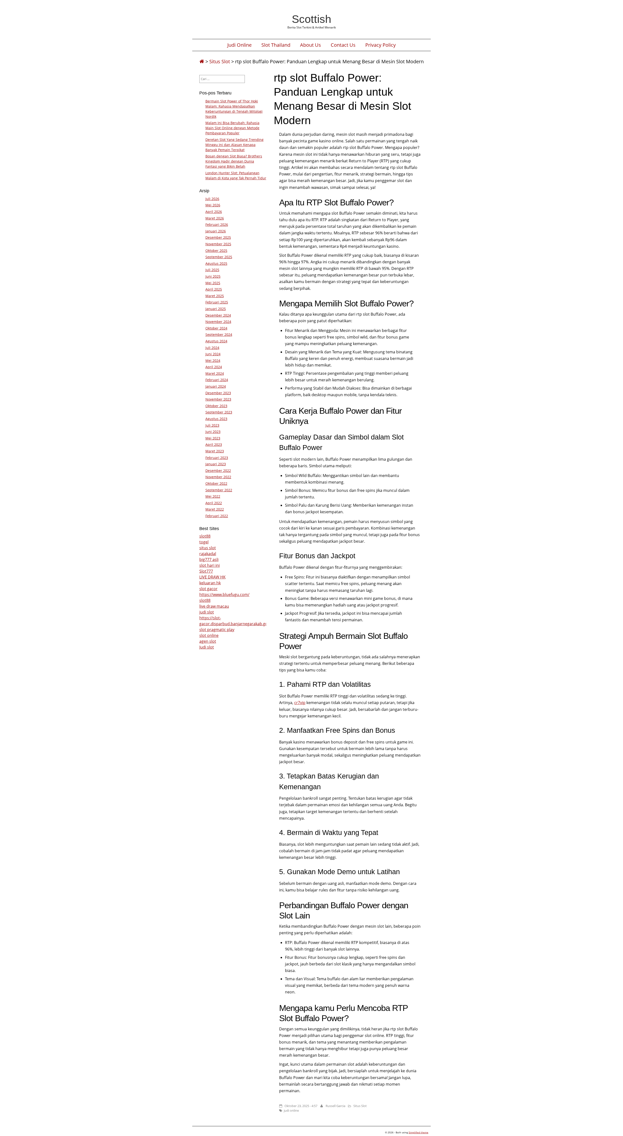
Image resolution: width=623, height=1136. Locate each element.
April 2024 (213, 367)
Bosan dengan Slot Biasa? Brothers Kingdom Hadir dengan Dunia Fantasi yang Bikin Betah (233, 161)
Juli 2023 (212, 425)
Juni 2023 (212, 431)
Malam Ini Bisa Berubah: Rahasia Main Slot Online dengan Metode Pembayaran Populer (232, 127)
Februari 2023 (216, 457)
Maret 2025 (214, 295)
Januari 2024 (215, 386)
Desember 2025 (218, 237)
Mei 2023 (212, 438)
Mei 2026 (212, 205)
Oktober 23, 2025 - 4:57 (300, 1106)
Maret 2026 (214, 218)
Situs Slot (219, 61)
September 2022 (218, 490)
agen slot (207, 641)
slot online (209, 635)
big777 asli (209, 559)
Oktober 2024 (216, 328)
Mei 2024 (212, 360)
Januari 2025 (215, 308)
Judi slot (206, 647)
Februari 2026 (216, 224)
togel (204, 542)
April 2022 (213, 503)
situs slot (207, 547)
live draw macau (214, 606)
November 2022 (218, 477)
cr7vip (299, 702)
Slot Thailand (275, 45)
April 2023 (213, 444)
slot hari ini (209, 565)
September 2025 (218, 257)
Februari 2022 (216, 515)
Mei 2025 (212, 283)
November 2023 (218, 399)
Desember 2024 (218, 315)
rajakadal (207, 553)
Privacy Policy (380, 45)
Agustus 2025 (216, 263)
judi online (291, 1110)
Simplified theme (418, 1132)
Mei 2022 (212, 496)
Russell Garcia (335, 1106)
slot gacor (208, 588)
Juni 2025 (212, 276)
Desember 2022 (218, 470)
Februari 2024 (216, 379)
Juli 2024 (212, 347)
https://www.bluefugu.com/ (224, 594)
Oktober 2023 (216, 405)
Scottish (311, 19)
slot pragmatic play (216, 629)
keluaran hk (210, 583)
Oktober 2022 (216, 483)
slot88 (205, 536)
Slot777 (206, 571)
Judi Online (239, 45)
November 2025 (218, 244)
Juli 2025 (212, 269)
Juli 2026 (212, 198)
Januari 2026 (215, 231)
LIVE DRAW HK (212, 577)
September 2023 (218, 412)
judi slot (206, 612)
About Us (310, 45)
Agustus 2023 (216, 418)
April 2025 (213, 289)
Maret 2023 (214, 451)
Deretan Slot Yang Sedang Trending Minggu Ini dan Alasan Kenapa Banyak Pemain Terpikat (234, 144)
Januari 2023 (215, 464)
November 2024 (218, 321)
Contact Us (343, 45)
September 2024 (218, 334)
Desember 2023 (218, 393)
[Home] (201, 61)
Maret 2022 (214, 509)
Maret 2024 (214, 373)
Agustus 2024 (216, 341)
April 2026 (213, 211)
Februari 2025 (216, 302)
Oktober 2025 (216, 250)
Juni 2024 (212, 354)
